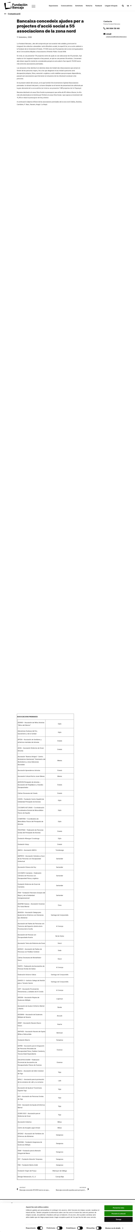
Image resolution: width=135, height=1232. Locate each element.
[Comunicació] (5, 14)
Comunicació (14, 14)
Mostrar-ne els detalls (112, 1228)
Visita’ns (89, 6)
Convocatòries (66, 6)
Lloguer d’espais (111, 6)
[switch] (59, 1228)
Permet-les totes (118, 1208)
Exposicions (53, 6)
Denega (118, 1219)
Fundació (98, 6)
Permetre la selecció (119, 1213)
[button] (122, 5)
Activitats (79, 6)
